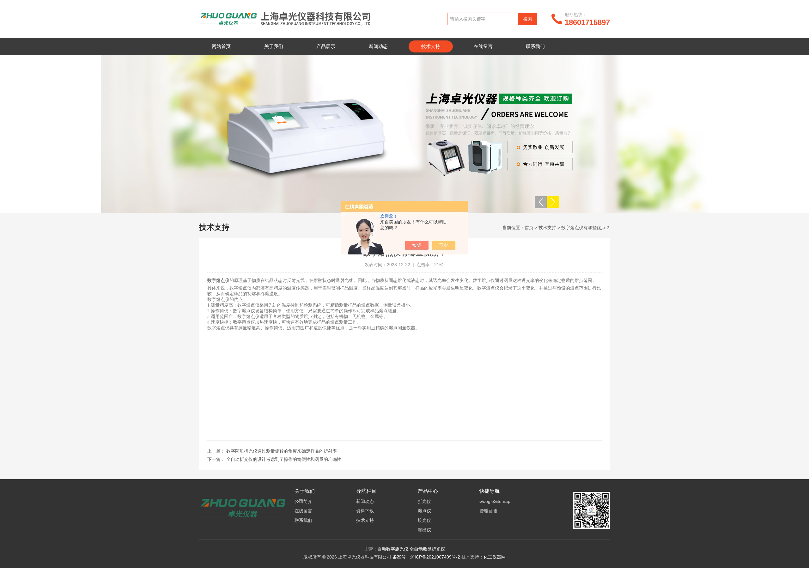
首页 (529, 227)
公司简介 (303, 501)
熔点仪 (424, 510)
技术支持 (430, 46)
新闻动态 (378, 46)
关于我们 (273, 46)
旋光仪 (424, 520)
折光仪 (424, 501)
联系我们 (535, 46)
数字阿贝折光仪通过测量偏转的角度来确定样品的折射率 (281, 451)
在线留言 (483, 46)
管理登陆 (488, 510)
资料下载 (365, 510)
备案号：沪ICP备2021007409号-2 (426, 556)
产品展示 (325, 46)
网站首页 (221, 46)
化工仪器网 (495, 556)
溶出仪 (424, 529)
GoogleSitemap (494, 501)
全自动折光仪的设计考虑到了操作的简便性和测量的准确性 (283, 459)
